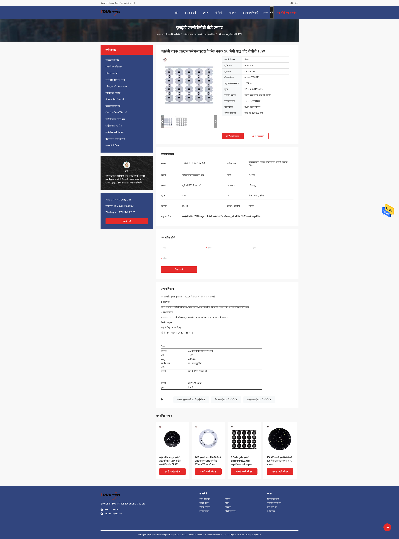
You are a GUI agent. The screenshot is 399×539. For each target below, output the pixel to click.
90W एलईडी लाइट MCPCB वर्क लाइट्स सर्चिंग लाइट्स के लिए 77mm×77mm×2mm (208, 460)
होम (158, 34)
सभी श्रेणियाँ (271, 511)
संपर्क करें (127, 221)
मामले (227, 503)
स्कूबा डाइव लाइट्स (113, 93)
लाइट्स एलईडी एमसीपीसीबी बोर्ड (259, 399)
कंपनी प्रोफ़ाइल (205, 499)
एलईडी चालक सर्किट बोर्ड (115, 119)
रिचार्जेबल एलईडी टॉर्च (114, 66)
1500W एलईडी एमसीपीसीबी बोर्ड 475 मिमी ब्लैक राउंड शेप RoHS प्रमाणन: (279, 460)
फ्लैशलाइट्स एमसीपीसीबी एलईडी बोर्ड (191, 399)
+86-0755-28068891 (124, 206)
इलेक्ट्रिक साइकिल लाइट (115, 80)
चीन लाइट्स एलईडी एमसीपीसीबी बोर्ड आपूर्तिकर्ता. (154, 535)
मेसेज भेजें (179, 269)
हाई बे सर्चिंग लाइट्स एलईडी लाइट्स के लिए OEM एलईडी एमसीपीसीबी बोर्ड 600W (170, 460)
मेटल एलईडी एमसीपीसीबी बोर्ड (226, 399)
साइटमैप (228, 507)
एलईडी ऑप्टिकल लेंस (114, 125)
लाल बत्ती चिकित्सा (112, 145)
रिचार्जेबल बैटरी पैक (113, 106)
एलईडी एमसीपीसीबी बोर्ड (171, 34)
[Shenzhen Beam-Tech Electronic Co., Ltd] (111, 12)
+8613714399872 (126, 212)
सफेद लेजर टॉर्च (112, 73)
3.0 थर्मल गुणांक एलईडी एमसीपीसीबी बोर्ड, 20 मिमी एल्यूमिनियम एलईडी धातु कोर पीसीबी (241, 461)
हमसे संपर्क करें (204, 511)
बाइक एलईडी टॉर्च (112, 60)
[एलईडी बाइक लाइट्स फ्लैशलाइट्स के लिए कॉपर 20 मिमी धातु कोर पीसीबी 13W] (189, 84)
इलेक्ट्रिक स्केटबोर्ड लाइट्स (116, 86)
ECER (258, 535)
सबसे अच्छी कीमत (232, 136)
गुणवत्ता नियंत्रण (205, 507)
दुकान (265, 12)
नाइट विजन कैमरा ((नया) (115, 139)
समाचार (227, 499)
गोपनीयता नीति (230, 511)
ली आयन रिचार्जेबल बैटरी (115, 99)
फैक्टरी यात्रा (204, 503)
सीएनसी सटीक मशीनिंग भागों (116, 112)
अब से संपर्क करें (258, 136)
